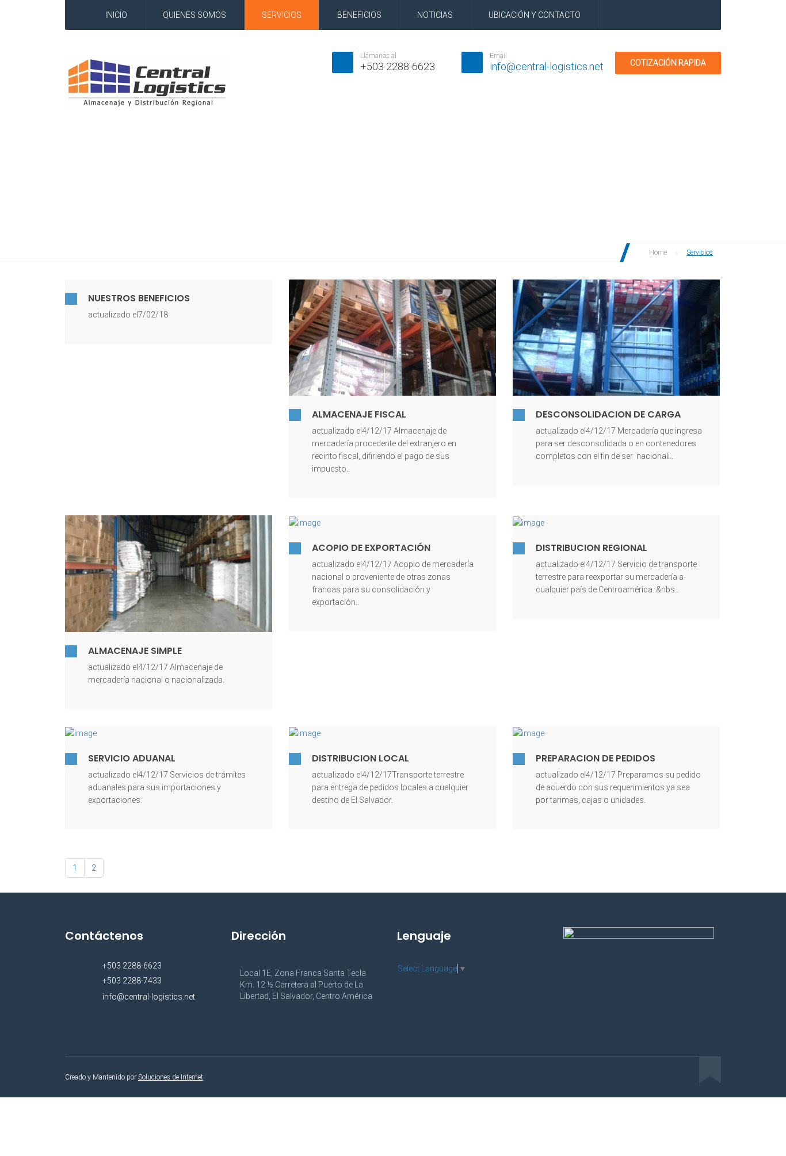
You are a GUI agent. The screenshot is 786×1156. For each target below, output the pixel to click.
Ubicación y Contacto (535, 15)
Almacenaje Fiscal (359, 414)
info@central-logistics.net (547, 66)
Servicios (282, 15)
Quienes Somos (194, 15)
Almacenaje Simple (135, 650)
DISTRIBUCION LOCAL (360, 758)
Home (657, 252)
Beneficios (359, 15)
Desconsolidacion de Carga (608, 414)
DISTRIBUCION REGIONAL (591, 547)
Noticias (435, 15)
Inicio (116, 15)
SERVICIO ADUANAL (131, 758)
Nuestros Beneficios (139, 298)
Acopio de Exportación (371, 547)
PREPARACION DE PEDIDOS (595, 758)
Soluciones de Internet (170, 1077)
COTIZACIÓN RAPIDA (668, 62)
